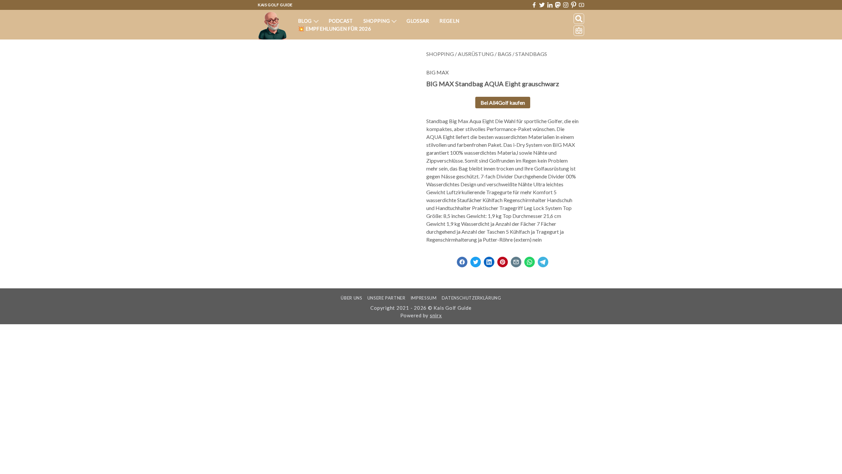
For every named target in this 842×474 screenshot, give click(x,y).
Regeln (449, 21)
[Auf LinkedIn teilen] (489, 260)
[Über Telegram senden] (543, 260)
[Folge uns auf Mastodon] (557, 5)
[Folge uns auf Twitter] (542, 5)
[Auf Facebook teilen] (462, 260)
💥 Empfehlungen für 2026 (334, 29)
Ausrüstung (476, 54)
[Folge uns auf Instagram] (565, 5)
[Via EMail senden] (516, 260)
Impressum (423, 298)
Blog (305, 21)
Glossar (418, 21)
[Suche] (578, 18)
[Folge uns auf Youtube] (581, 5)
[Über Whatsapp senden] (529, 260)
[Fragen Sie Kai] (578, 30)
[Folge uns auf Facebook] (534, 5)
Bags (504, 54)
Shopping (377, 21)
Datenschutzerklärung (471, 298)
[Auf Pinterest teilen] (502, 260)
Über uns (351, 298)
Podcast (341, 21)
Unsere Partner (386, 298)
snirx (436, 315)
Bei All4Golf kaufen (503, 102)
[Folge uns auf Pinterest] (573, 5)
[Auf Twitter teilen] (475, 260)
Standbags (531, 54)
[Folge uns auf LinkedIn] (550, 5)
